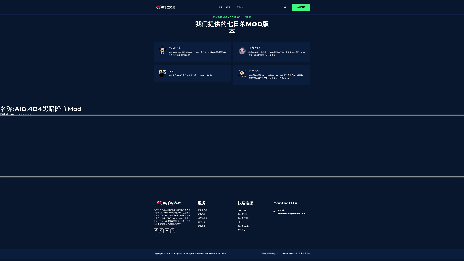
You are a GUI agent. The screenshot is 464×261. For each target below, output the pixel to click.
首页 (220, 7)
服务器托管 (202, 210)
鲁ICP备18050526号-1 (216, 253)
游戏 (239, 7)
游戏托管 (202, 214)
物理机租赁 (202, 218)
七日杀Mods (243, 226)
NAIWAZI (242, 210)
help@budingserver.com (291, 212)
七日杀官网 (242, 214)
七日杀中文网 (243, 218)
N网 (239, 222)
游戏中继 (202, 226)
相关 (228, 7)
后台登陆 (301, 7)
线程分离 (202, 222)
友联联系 (241, 230)
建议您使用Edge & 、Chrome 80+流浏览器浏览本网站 (285, 253)
